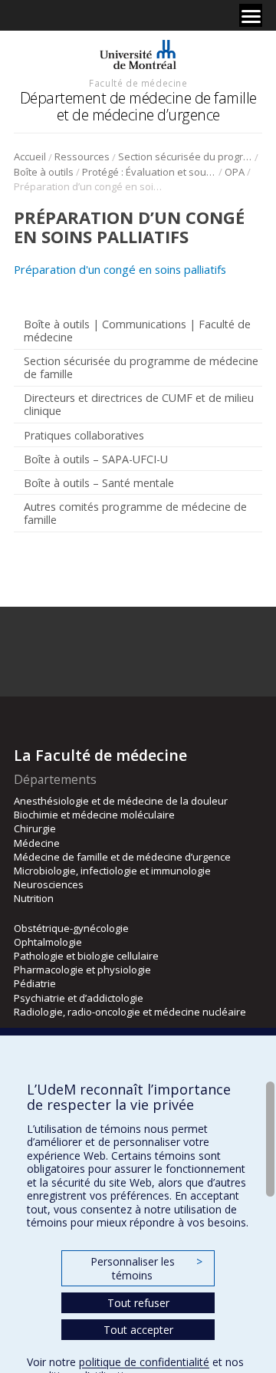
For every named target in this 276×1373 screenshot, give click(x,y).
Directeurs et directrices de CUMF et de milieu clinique (139, 404)
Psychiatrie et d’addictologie (78, 998)
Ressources (82, 156)
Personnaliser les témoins (146, 1268)
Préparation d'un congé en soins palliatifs (120, 269)
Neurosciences (49, 884)
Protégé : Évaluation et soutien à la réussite (149, 172)
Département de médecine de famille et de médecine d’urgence (138, 106)
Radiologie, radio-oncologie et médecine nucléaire (130, 1012)
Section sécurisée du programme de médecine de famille (185, 156)
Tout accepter (138, 1329)
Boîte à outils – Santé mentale (99, 483)
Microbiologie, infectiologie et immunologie (112, 870)
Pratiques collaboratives (84, 435)
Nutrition (34, 898)
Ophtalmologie (48, 942)
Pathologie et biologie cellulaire (86, 956)
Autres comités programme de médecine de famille (135, 513)
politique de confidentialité (144, 1362)
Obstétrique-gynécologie (71, 928)
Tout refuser (138, 1303)
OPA (235, 172)
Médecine (37, 843)
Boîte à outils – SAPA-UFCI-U (96, 459)
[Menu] (250, 15)
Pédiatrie (35, 983)
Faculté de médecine (138, 83)
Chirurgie (35, 828)
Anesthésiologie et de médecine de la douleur (121, 801)
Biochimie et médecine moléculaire (94, 814)
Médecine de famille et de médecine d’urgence (122, 857)
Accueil (30, 156)
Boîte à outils (44, 172)
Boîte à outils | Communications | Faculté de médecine (137, 330)
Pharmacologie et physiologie (82, 969)
